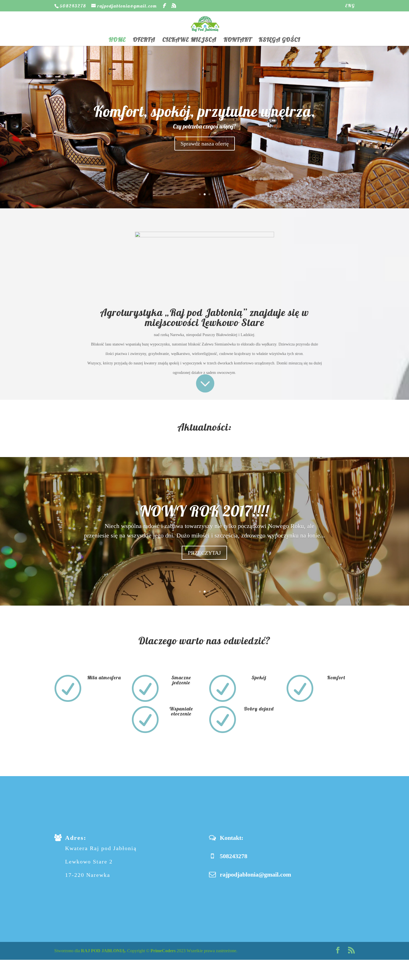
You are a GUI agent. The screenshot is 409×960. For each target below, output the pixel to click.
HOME (117, 40)
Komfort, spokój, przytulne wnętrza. (205, 111)
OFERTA (144, 40)
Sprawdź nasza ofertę (205, 143)
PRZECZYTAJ (204, 553)
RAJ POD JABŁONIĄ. (103, 950)
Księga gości (279, 40)
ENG (350, 5)
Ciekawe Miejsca (189, 40)
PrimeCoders (163, 950)
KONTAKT (238, 40)
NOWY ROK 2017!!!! (204, 510)
